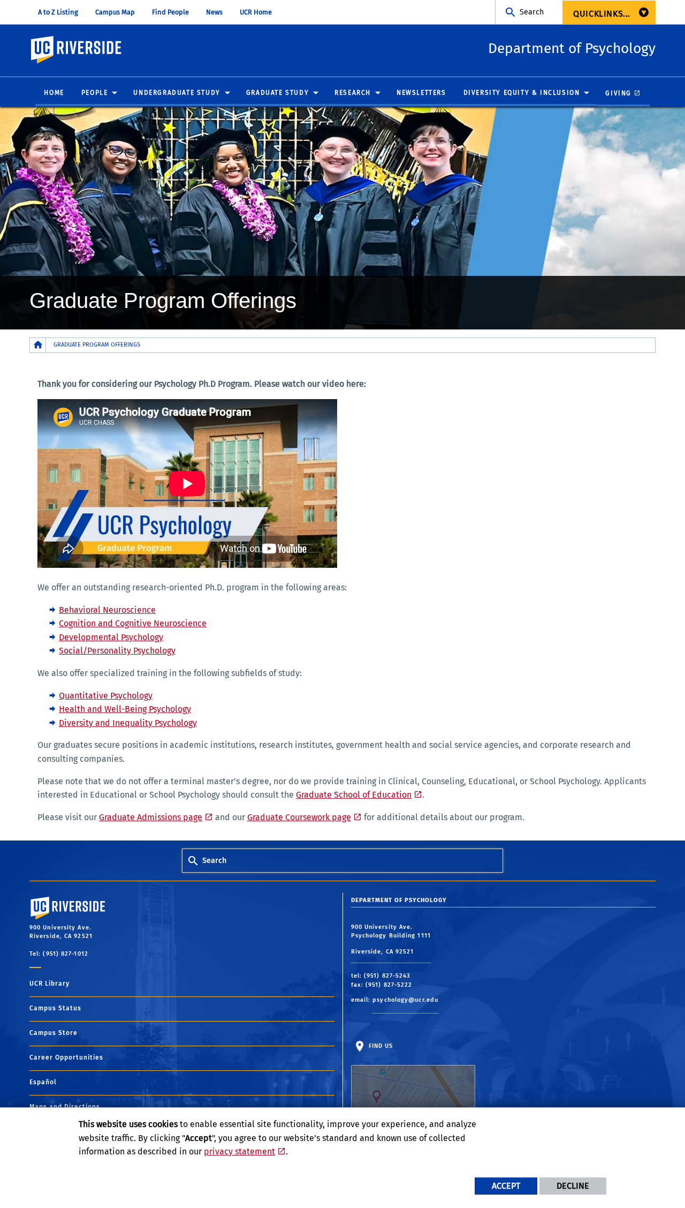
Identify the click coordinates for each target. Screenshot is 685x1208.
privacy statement (239, 1151)
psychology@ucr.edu (405, 999)
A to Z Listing (58, 12)
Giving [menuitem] (618, 93)
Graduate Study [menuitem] (277, 92)
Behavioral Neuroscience (107, 610)
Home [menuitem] (54, 92)
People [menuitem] (94, 92)
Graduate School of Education (354, 795)
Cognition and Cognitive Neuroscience (133, 623)
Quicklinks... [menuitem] (601, 14)
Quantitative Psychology (106, 696)
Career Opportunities (66, 1057)
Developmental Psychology (111, 637)
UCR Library (49, 983)
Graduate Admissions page (150, 817)
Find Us (380, 1045)
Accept (506, 1186)
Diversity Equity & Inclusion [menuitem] (521, 92)
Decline (573, 1186)
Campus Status (55, 1008)
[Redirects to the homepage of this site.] (38, 345)
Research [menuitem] (352, 92)
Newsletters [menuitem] (421, 92)
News (214, 12)
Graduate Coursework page (299, 817)
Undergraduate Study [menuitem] (176, 92)
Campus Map (115, 12)
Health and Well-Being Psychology (125, 709)
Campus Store (53, 1033)
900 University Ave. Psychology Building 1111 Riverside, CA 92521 (391, 939)
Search (532, 12)
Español (43, 1082)
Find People (170, 12)
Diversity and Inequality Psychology (128, 723)
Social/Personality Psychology (117, 651)
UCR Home (256, 12)
